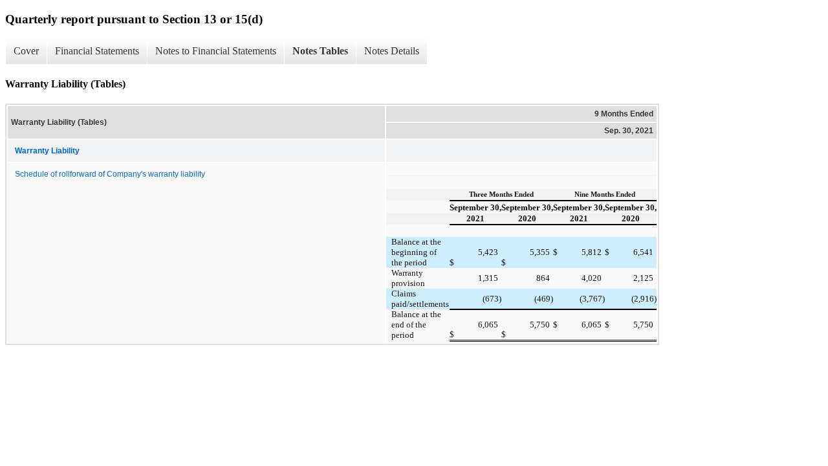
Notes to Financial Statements (215, 50)
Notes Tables (320, 50)
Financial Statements (97, 50)
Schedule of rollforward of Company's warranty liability (110, 174)
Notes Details (391, 50)
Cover (26, 50)
